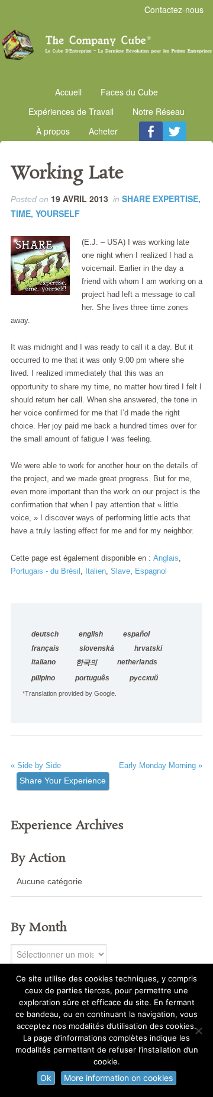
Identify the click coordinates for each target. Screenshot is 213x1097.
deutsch (45, 634)
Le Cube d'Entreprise (106, 45)
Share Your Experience (63, 780)
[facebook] (151, 131)
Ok (45, 1078)
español (136, 634)
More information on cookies (118, 1078)
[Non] (198, 1031)
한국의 (86, 662)
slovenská (96, 648)
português (92, 678)
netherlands (137, 662)
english (91, 634)
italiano (43, 662)
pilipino (43, 678)
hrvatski (148, 648)
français (45, 648)
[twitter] (174, 131)
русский (144, 678)
